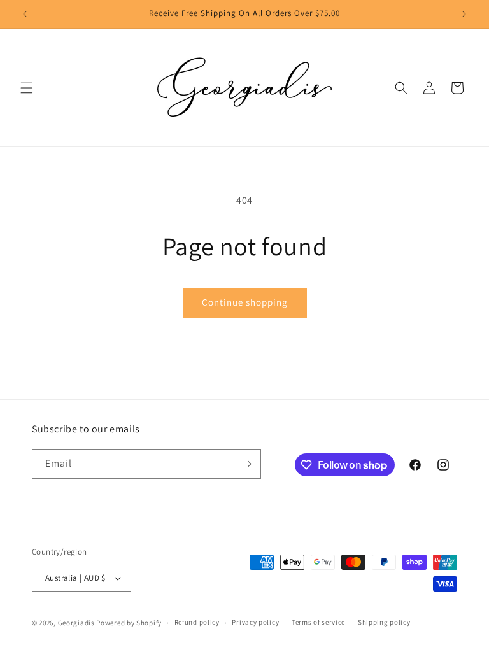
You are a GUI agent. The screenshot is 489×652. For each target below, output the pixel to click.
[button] (27, 88)
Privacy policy (255, 622)
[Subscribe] (246, 464)
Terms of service (318, 622)
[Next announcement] (464, 14)
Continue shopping (245, 302)
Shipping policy (384, 622)
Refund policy (197, 622)
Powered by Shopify (129, 622)
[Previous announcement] (25, 14)
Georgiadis (76, 622)
